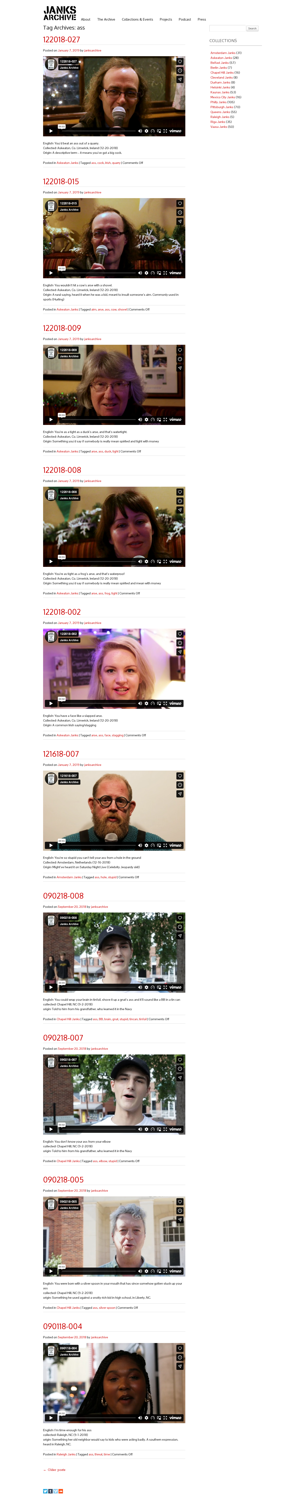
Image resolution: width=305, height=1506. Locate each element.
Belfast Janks (220, 63)
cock (100, 163)
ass (93, 163)
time (107, 1454)
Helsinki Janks (220, 87)
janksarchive (92, 50)
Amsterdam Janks (69, 877)
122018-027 (61, 39)
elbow (103, 1161)
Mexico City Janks (223, 97)
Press (202, 19)
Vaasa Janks (219, 127)
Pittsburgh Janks (222, 107)
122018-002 (62, 612)
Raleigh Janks (66, 1454)
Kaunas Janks (220, 92)
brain (107, 1019)
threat (98, 1454)
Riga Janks (218, 122)
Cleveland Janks (222, 77)
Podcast (185, 19)
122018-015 (61, 181)
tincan (134, 1019)
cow (114, 309)
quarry (116, 163)
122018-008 (62, 470)
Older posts (54, 1470)
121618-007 (61, 753)
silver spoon (107, 1308)
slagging (117, 735)
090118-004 (62, 1326)
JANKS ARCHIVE (60, 13)
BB (101, 1019)
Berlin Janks (219, 68)
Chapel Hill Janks (68, 1019)
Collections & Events (137, 19)
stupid (112, 877)
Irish (108, 163)
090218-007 (63, 1037)
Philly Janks (219, 102)
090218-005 (63, 1179)
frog (107, 593)
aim (93, 309)
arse (101, 309)
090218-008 (63, 895)
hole (104, 877)
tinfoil (143, 1019)
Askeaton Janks (67, 163)
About (85, 19)
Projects (166, 19)
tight (116, 451)
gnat (115, 1019)
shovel (122, 309)
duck (107, 451)
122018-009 (62, 328)
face (107, 735)
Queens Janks (220, 112)
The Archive (106, 19)
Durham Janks (220, 82)
